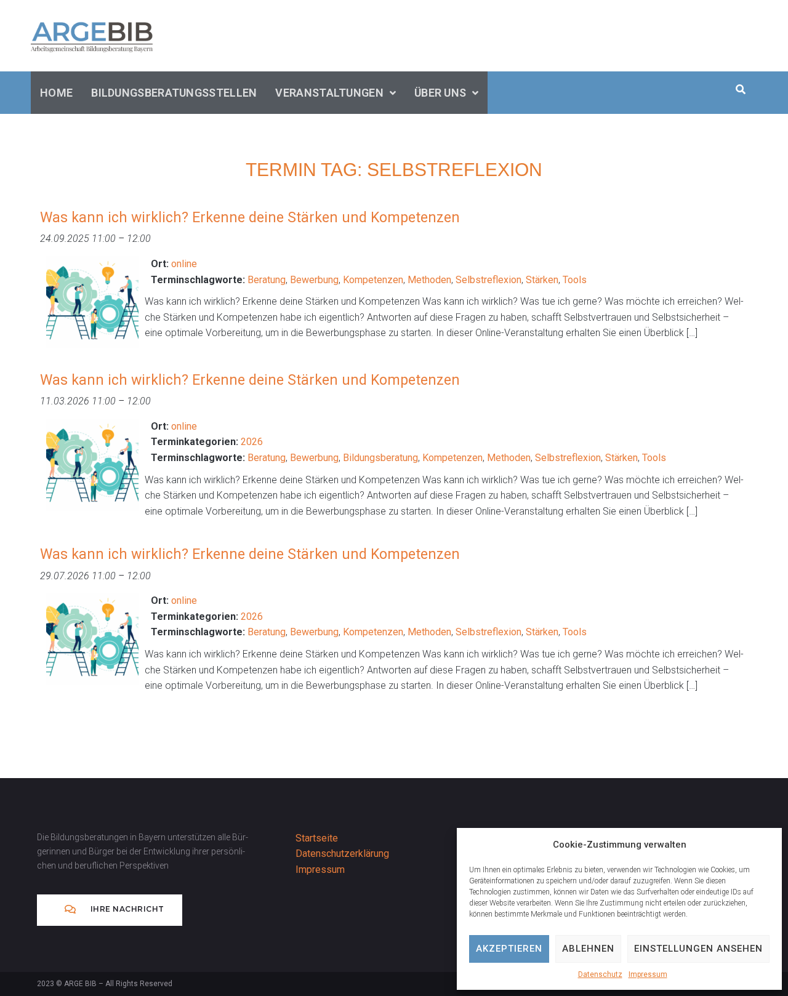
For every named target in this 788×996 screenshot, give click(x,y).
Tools (575, 280)
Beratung (266, 280)
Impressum (648, 974)
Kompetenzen (373, 280)
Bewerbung (314, 280)
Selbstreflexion (488, 280)
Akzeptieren (509, 948)
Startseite (317, 838)
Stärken (542, 280)
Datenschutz (600, 974)
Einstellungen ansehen (698, 948)
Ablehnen (588, 948)
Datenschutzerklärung (342, 853)
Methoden (429, 280)
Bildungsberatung (380, 458)
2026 (252, 442)
